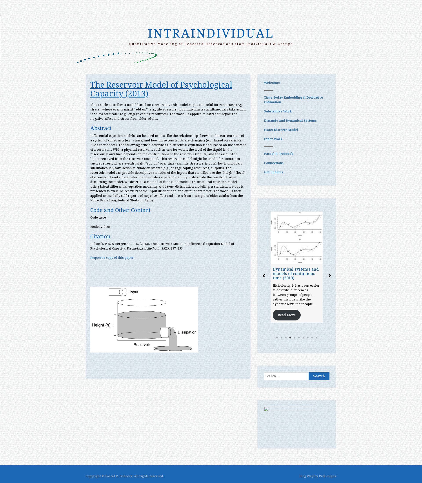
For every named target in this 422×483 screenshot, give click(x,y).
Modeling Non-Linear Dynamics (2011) (294, 255)
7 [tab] (303, 338)
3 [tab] (286, 338)
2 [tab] (281, 338)
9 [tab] (312, 338)
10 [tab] (316, 338)
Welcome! (272, 83)
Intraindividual (211, 33)
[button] (264, 275)
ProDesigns (327, 476)
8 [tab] (308, 338)
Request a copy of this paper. (112, 257)
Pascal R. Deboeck (278, 154)
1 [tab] (277, 338)
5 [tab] (294, 338)
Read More (287, 295)
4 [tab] (290, 338)
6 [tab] (299, 338)
